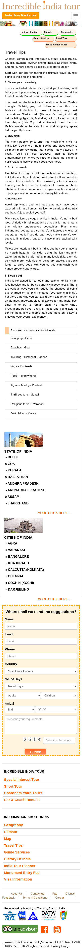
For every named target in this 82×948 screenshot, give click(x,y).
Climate (48, 32)
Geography (66, 32)
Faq (55, 893)
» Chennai (14, 576)
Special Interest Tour (21, 780)
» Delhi (11, 457)
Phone (10, 649)
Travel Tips (61, 38)
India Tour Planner (19, 866)
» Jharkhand (17, 503)
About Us (16, 893)
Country (11, 664)
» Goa (10, 464)
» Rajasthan (16, 477)
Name (9, 619)
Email (9, 634)
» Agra (11, 543)
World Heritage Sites (56, 44)
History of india (17, 859)
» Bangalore (17, 556)
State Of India (18, 451)
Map (7, 839)
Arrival (9, 703)
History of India (29, 32)
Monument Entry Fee (21, 873)
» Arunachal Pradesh (25, 490)
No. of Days (13, 679)
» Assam (12, 496)
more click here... (54, 513)
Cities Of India (18, 537)
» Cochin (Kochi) (19, 583)
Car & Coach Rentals (21, 800)
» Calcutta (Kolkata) (24, 569)
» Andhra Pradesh (22, 483)
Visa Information (18, 879)
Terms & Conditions (35, 897)
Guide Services (41, 38)
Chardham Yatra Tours (23, 793)
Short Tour (13, 786)
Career (59, 897)
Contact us (37, 893)
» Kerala (13, 470)
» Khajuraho (17, 563)
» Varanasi (15, 550)
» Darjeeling (17, 589)
